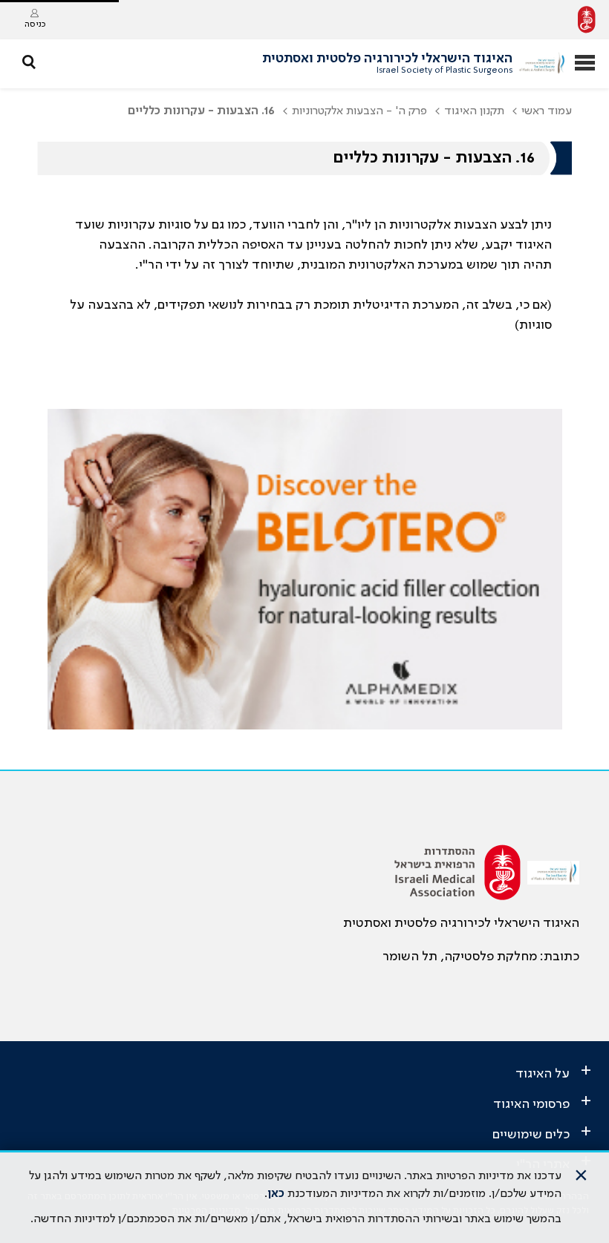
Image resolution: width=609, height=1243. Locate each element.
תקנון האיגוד (474, 111)
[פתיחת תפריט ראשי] (585, 64)
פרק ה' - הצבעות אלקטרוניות (359, 111)
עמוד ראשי (546, 111)
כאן (275, 1194)
